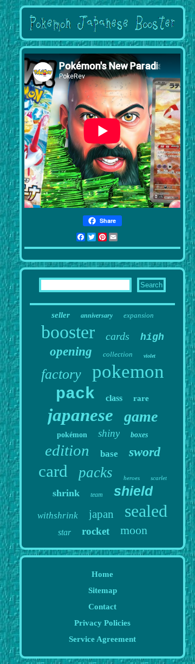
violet (149, 356)
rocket (95, 531)
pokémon (72, 435)
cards (117, 336)
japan (101, 514)
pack (75, 394)
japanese (80, 415)
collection (118, 354)
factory (61, 374)
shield (133, 490)
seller (60, 315)
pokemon (128, 371)
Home (102, 574)
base (109, 454)
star (64, 532)
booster (68, 332)
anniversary (97, 315)
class (114, 398)
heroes (131, 478)
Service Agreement (102, 639)
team (96, 494)
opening (71, 351)
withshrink (57, 515)
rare (141, 398)
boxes (139, 435)
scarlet (159, 478)
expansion (138, 315)
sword (144, 452)
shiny (109, 433)
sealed (146, 511)
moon (133, 530)
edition (67, 450)
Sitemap (102, 590)
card (53, 471)
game (141, 416)
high (152, 337)
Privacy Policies (102, 623)
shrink (66, 493)
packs (96, 472)
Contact (102, 606)
